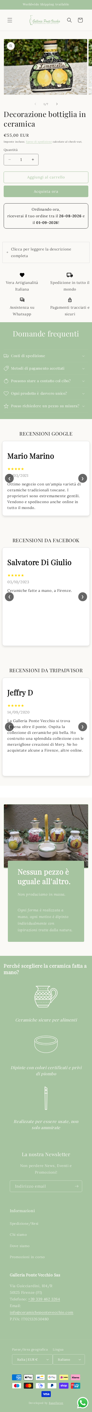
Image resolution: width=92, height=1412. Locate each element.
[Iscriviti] (76, 1186)
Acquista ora (46, 191)
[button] (9, 20)
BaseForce (56, 1403)
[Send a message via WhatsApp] (83, 1403)
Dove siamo (20, 1246)
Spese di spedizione (39, 141)
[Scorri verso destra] (57, 104)
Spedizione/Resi (24, 1223)
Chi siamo (18, 1234)
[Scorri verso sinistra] (35, 104)
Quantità (11, 150)
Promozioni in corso (27, 1257)
